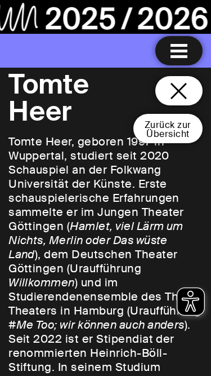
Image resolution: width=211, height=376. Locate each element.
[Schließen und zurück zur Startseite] (179, 90)
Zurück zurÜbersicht (168, 129)
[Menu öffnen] (179, 50)
